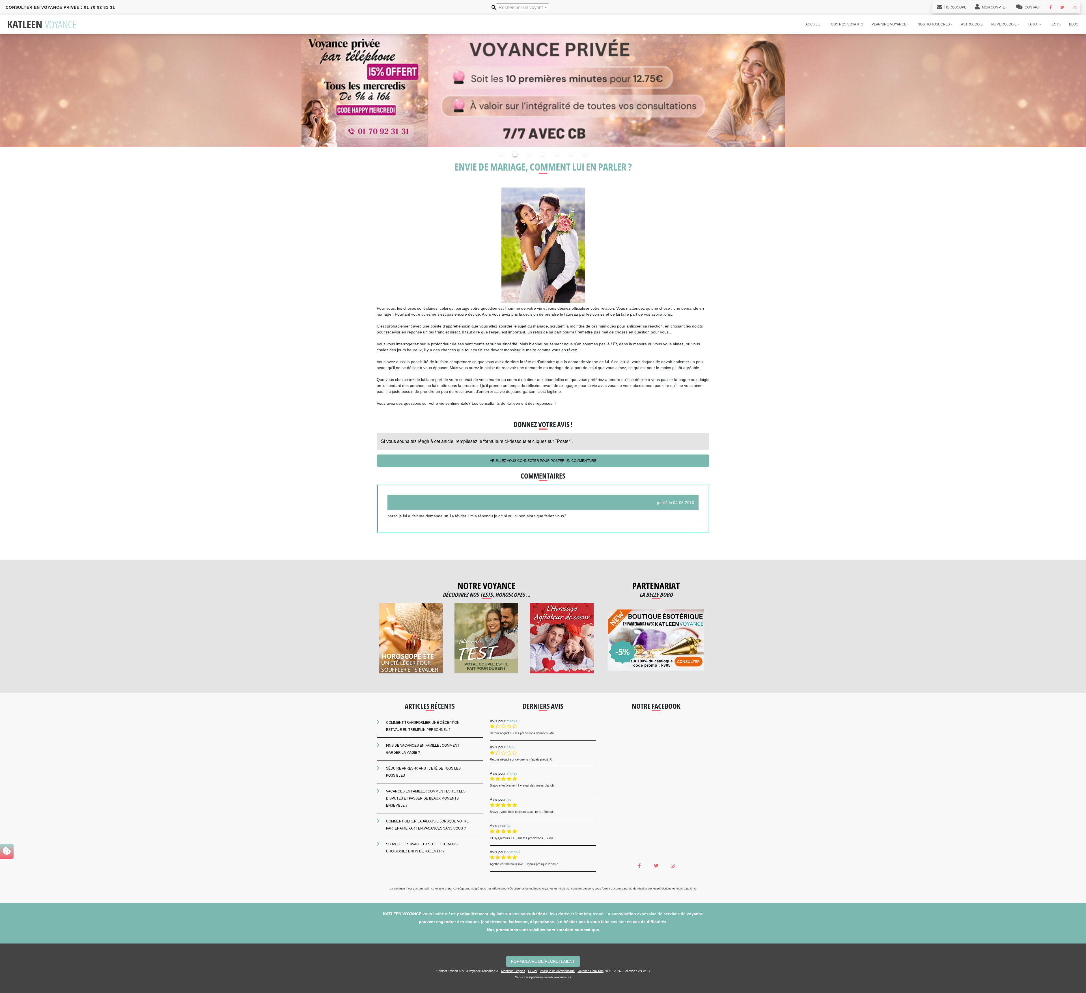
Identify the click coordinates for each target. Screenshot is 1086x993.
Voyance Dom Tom (591, 971)
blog (1073, 24)
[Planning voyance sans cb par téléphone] (543, 89)
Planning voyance (889, 24)
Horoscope (954, 7)
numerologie (1004, 24)
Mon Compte (993, 7)
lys (509, 799)
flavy (510, 747)
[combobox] (522, 7)
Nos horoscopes (933, 24)
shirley (512, 773)
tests (1055, 24)
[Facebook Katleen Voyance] (1050, 7)
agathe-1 (514, 852)
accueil (812, 24)
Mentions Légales (513, 971)
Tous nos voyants (846, 24)
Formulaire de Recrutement (543, 961)
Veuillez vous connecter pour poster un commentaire (543, 461)
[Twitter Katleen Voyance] (1062, 7)
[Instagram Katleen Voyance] (1074, 7)
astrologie (972, 24)
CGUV (532, 971)
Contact (1032, 7)
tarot (1033, 24)
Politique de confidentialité (557, 971)
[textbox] (522, 8)
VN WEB (644, 971)
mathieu (513, 721)
